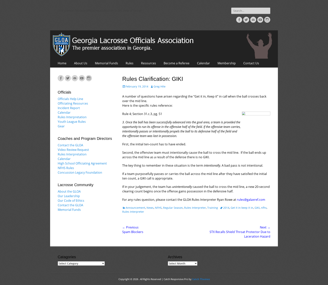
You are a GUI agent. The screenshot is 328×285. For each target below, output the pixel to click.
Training (212, 207)
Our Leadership (69, 196)
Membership (227, 63)
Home (62, 63)
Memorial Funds (106, 63)
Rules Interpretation (72, 117)
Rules (129, 63)
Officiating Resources (73, 103)
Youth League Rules (72, 122)
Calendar (203, 63)
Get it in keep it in (242, 207)
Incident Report (69, 108)
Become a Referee (176, 63)
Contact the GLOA (70, 145)
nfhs (264, 207)
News (150, 207)
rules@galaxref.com (251, 200)
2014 (226, 207)
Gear (61, 126)
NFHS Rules (66, 168)
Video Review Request (73, 150)
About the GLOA (69, 191)
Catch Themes (201, 279)
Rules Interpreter (195, 207)
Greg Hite (160, 86)
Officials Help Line (70, 99)
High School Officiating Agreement (82, 163)
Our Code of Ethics (71, 200)
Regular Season (173, 207)
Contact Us (251, 63)
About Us (80, 63)
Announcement (135, 207)
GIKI (257, 207)
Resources (148, 63)
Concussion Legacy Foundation (80, 172)
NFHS (158, 207)
